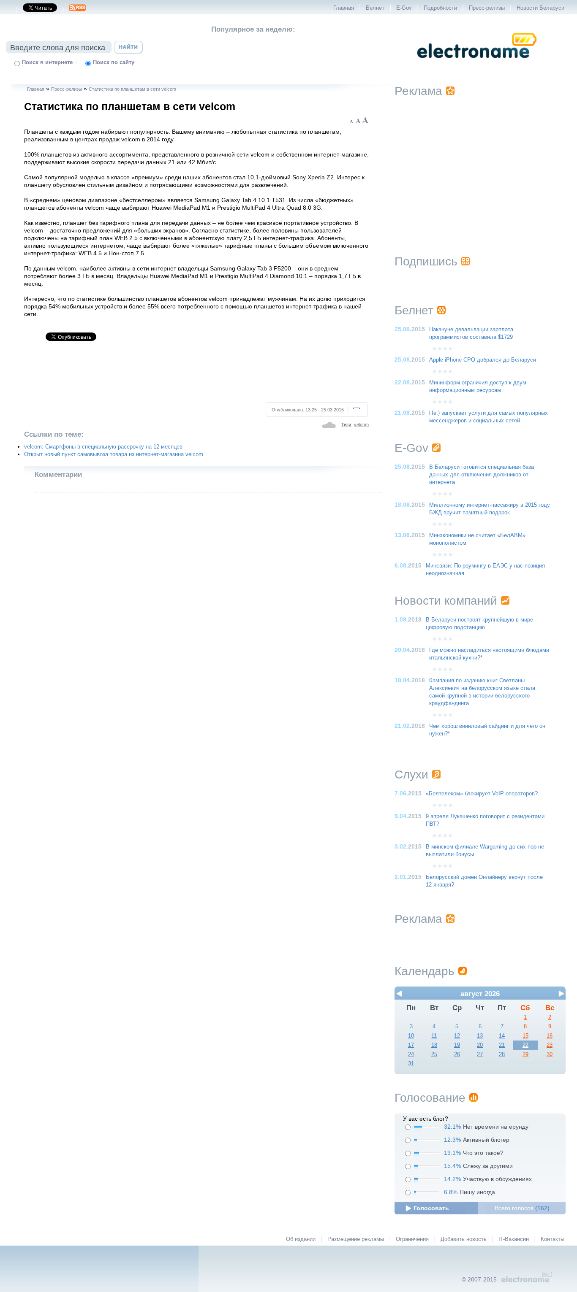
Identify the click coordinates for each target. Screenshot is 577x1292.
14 (502, 1036)
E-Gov (404, 8)
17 (411, 1045)
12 (457, 1036)
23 (550, 1045)
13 (480, 1036)
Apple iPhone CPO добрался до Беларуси (482, 360)
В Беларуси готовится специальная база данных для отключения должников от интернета (481, 474)
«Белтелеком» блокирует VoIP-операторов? (482, 794)
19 (457, 1045)
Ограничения (412, 1239)
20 (480, 1045)
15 (525, 1036)
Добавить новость (464, 1239)
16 (550, 1036)
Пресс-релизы (487, 8)
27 (480, 1054)
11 (434, 1036)
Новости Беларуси (540, 8)
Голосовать (431, 1208)
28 (502, 1054)
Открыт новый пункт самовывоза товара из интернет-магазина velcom (113, 454)
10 (411, 1036)
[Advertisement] (196, 375)
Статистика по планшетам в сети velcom (132, 89)
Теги (346, 424)
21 (502, 1045)
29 (525, 1054)
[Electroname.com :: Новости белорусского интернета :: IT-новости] (477, 63)
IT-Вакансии (513, 1239)
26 (457, 1054)
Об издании (301, 1239)
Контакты (552, 1239)
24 (411, 1054)
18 (434, 1045)
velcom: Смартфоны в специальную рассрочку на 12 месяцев (103, 447)
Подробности (440, 8)
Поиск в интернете (47, 62)
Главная (343, 8)
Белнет (375, 8)
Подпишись (426, 261)
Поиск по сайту (113, 62)
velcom (361, 424)
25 (434, 1054)
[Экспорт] (77, 10)
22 (525, 1045)
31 (411, 1064)
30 (550, 1054)
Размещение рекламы (355, 1239)
